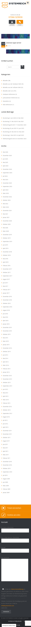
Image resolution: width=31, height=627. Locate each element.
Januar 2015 (6, 344)
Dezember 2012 (7, 406)
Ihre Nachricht (5, 557)
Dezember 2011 (7, 430)
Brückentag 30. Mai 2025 (10, 132)
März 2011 (6, 454)
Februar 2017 (6, 289)
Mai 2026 (5, 152)
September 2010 (7, 472)
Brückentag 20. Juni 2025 (10, 128)
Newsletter (6, 101)
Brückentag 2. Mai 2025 (9, 135)
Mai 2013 (5, 393)
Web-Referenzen (7, 104)
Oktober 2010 (7, 468)
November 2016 (7, 300)
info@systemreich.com (7, 605)
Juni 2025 (5, 159)
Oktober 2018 (7, 255)
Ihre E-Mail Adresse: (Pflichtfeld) (10, 537)
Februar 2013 (6, 403)
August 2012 (6, 417)
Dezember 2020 (7, 221)
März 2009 (6, 485)
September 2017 (7, 276)
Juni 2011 (5, 444)
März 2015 (6, 341)
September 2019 (7, 241)
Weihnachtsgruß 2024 (9, 138)
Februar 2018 (6, 265)
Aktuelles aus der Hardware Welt (12, 84)
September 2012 (7, 413)
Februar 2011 (6, 458)
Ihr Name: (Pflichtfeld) (7, 527)
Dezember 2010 (7, 461)
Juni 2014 (5, 355)
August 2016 (6, 310)
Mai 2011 (5, 448)
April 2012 (5, 427)
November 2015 (7, 331)
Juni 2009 (5, 482)
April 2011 (5, 451)
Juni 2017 (5, 283)
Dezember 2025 (7, 155)
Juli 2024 (5, 176)
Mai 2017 (5, 286)
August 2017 (6, 279)
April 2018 (5, 262)
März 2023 (6, 193)
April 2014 (5, 362)
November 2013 (7, 379)
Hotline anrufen (13, 515)
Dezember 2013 (7, 375)
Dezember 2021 (7, 210)
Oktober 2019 (7, 238)
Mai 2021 (5, 214)
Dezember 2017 (7, 269)
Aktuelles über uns (8, 91)
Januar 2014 (6, 372)
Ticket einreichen (14, 508)
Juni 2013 (5, 389)
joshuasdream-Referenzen (10, 98)
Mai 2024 (5, 179)
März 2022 (6, 207)
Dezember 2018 (7, 252)
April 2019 (5, 248)
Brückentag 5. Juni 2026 (9, 118)
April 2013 (5, 396)
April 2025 (5, 166)
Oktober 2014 (7, 351)
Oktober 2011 (7, 437)
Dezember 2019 (7, 234)
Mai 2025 (5, 162)
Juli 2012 (5, 420)
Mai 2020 (5, 228)
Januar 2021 (6, 217)
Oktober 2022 (7, 200)
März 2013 (6, 399)
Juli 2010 (5, 475)
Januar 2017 (6, 293)
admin (9, 45)
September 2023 (7, 186)
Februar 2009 (6, 489)
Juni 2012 (5, 424)
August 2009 (6, 479)
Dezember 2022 (7, 197)
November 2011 (7, 434)
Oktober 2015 (7, 334)
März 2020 (6, 231)
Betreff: (3, 547)
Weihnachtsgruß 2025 (9, 125)
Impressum (17, 625)
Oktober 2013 (7, 382)
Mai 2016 (5, 317)
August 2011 (6, 441)
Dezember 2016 (7, 296)
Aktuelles (5, 80)
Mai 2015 (5, 338)
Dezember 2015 (7, 327)
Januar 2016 (6, 324)
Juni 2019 (5, 245)
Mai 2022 (5, 203)
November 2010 (7, 465)
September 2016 (7, 307)
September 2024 (7, 172)
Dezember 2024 (7, 169)
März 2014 (6, 365)
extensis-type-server (13, 43)
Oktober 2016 (7, 303)
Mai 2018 (5, 258)
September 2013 (7, 386)
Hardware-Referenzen (9, 94)
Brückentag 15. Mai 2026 (10, 121)
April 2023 (5, 190)
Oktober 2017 (7, 272)
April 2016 (5, 320)
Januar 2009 (6, 492)
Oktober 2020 (7, 224)
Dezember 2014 (7, 348)
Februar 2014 (6, 369)
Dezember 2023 (7, 183)
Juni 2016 (5, 313)
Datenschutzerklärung (17, 589)
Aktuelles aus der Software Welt (12, 87)
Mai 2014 (5, 358)
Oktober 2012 (7, 410)
